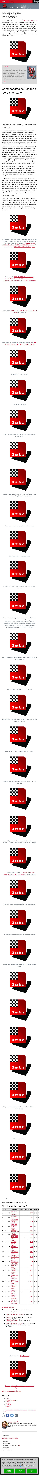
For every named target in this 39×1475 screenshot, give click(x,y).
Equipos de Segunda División (14, 1314)
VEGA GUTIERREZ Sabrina (14, 1252)
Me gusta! (26, 20)
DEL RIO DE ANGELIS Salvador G (14, 1221)
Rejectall (20, 1471)
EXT (31, 1217)
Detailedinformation (8, 1471)
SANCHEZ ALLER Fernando (14, 1296)
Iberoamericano (23, 1410)
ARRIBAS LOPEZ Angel (15, 1230)
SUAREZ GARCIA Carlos (18, 874)
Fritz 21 (5, 67)
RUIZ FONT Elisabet (17, 310)
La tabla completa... (8, 1307)
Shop (3, 1)
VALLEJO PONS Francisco (13, 1213)
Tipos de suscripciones (11, 1391)
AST (31, 1270)
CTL (31, 1301)
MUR (31, 1247)
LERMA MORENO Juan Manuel (23, 277)
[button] (12, 1)
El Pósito (8, 1404)
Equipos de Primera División (14, 1323)
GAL (31, 1265)
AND (31, 1242)
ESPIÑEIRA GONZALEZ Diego (14, 1265)
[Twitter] (12, 1415)
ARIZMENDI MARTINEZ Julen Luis (14, 1301)
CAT (31, 1213)
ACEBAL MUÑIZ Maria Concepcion (24, 247)
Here (21, 1464)
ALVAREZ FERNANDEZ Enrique (15, 1270)
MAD (31, 1226)
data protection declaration (26, 1466)
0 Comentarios (33, 20)
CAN (31, 1252)
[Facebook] (7, 1415)
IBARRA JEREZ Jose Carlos (14, 1247)
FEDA (7, 1398)
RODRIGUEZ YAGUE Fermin (25, 344)
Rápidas (8, 1319)
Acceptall (31, 1471)
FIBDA (8, 1401)
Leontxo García (32, 1410)
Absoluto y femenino (12, 1320)
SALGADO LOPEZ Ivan (14, 1234)
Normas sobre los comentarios (10, 1438)
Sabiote (8, 1406)
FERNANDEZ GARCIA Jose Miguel (15, 1257)
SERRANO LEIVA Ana (9, 280)
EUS (31, 1221)
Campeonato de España (12, 1410)
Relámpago (9, 1317)
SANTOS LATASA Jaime (13, 1287)
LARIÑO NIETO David (14, 1261)
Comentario (5, 1447)
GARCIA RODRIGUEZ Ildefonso (24, 245)
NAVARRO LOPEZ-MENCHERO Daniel (14, 1281)
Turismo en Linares (11, 1400)
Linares (8, 1403)
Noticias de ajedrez (17, 7)
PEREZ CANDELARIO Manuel (15, 1275)
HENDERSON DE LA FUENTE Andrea (16, 279)
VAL (31, 1281)
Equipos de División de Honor (14, 1325)
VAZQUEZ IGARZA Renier (14, 1226)
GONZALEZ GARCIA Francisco (26, 280)
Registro (17, 1445)
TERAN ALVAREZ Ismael (13, 1242)
